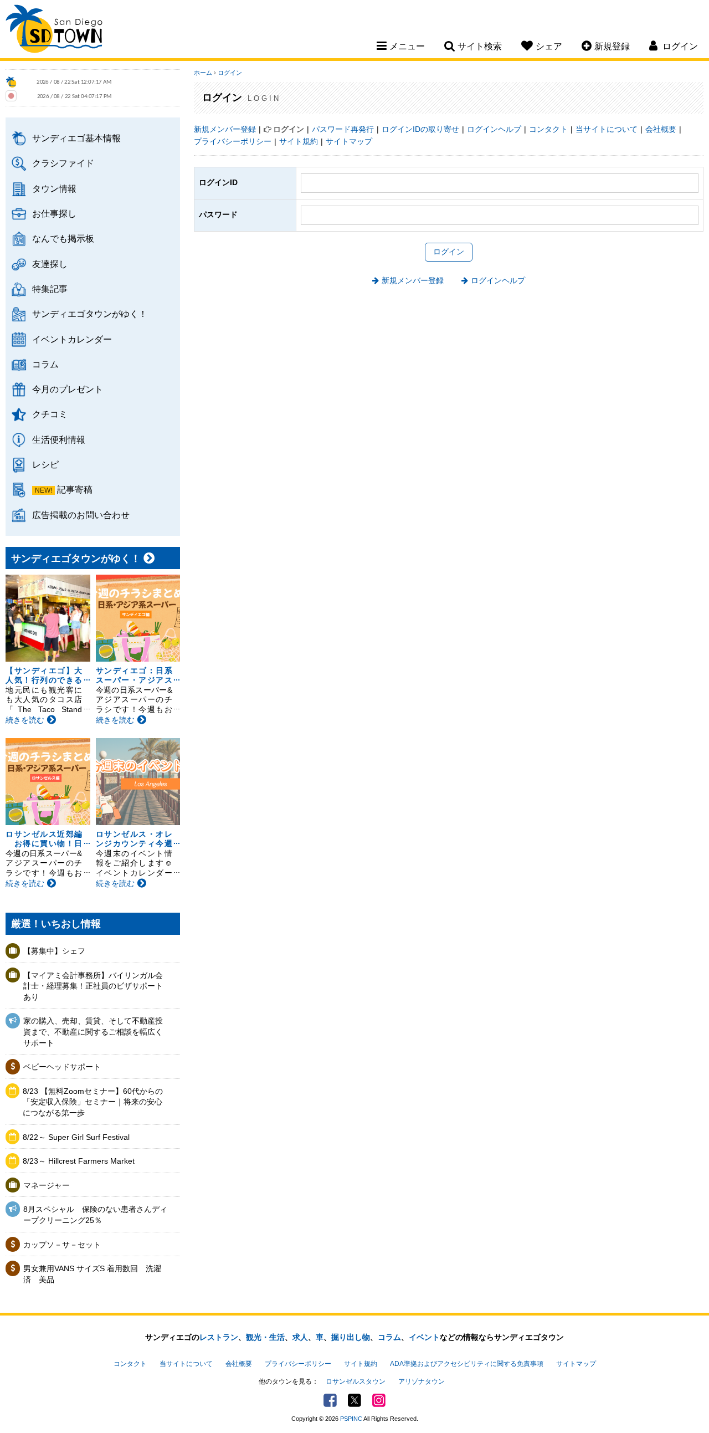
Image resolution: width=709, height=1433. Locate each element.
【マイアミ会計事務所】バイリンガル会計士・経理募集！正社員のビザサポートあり (93, 986)
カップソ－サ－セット (62, 1244)
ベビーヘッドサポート (62, 1066)
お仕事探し (54, 213)
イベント (424, 1337)
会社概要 (660, 129)
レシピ (45, 464)
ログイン (230, 72)
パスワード (218, 214)
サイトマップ (349, 141)
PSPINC (351, 1418)
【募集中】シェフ (54, 950)
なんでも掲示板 (63, 238)
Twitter (354, 1400)
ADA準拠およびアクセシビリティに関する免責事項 (466, 1364)
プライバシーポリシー (232, 141)
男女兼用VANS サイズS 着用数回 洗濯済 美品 (92, 1274)
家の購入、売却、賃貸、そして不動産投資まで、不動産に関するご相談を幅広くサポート (93, 1031)
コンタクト (548, 129)
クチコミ (50, 414)
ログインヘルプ (494, 129)
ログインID (218, 182)
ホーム (203, 72)
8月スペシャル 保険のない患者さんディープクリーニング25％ (95, 1215)
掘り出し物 (350, 1337)
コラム (45, 364)
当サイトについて (607, 129)
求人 (300, 1337)
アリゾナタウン (421, 1381)
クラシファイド (63, 163)
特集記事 (50, 289)
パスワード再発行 (343, 129)
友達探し (50, 264)
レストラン (218, 1337)
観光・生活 (265, 1337)
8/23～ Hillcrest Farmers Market (79, 1160)
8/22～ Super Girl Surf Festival (76, 1137)
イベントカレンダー (72, 339)
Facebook (330, 1400)
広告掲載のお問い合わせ (81, 515)
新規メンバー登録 (225, 129)
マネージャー (46, 1185)
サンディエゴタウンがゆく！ (89, 314)
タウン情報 (54, 188)
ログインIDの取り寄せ (420, 129)
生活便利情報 (58, 439)
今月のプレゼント (67, 389)
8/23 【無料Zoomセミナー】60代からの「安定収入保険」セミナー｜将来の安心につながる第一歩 (93, 1102)
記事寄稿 (75, 489)
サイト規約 (298, 141)
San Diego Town (54, 30)
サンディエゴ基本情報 (76, 138)
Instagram (379, 1400)
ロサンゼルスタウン (356, 1381)
